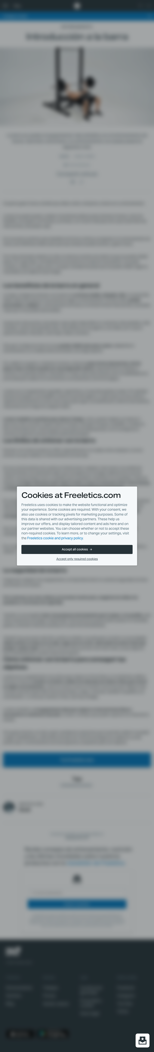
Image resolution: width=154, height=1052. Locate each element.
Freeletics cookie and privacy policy (55, 538)
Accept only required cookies (77, 559)
